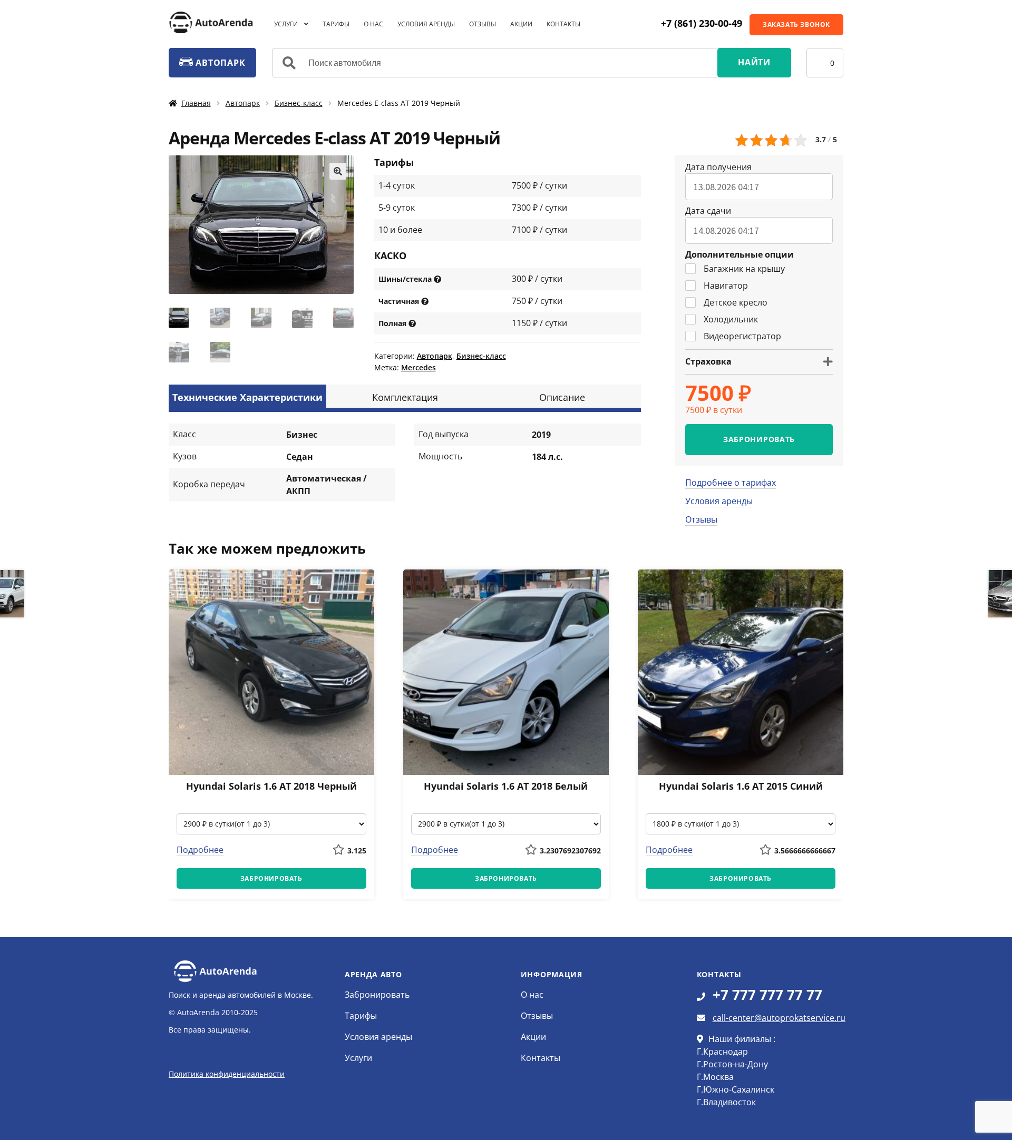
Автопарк (243, 103)
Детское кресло (735, 302)
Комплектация (405, 397)
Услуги (286, 23)
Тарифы (336, 23)
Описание (562, 397)
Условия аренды (426, 23)
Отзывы (482, 23)
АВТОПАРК (219, 62)
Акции (521, 23)
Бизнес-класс (299, 103)
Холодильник (731, 319)
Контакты (563, 23)
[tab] (247, 396)
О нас (373, 23)
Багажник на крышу (744, 268)
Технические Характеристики (247, 397)
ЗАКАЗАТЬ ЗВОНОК (796, 24)
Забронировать (377, 994)
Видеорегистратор (742, 336)
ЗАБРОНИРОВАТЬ (759, 439)
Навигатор (726, 285)
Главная (196, 103)
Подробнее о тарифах (730, 482)
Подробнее (200, 850)
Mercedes (418, 367)
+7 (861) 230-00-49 (701, 23)
